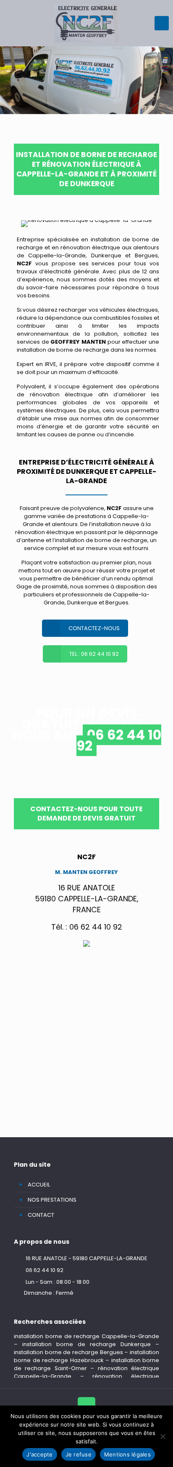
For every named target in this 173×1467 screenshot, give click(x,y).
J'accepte (39, 1454)
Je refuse (79, 1454)
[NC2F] (86, 23)
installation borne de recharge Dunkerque (86, 1344)
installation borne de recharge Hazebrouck (86, 1356)
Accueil (39, 1185)
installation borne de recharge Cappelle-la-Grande (86, 1336)
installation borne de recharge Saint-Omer (86, 1364)
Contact (41, 1215)
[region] (86, 80)
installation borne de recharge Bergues (68, 1352)
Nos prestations (52, 1200)
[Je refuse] (162, 1436)
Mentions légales (127, 1454)
